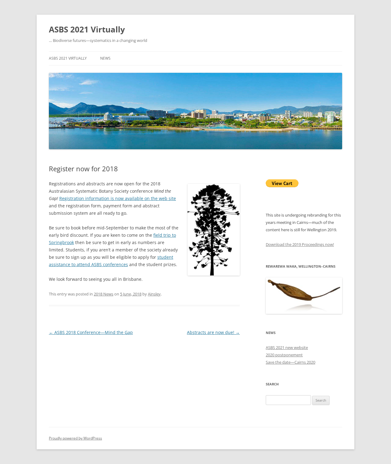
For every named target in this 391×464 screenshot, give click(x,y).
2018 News (103, 294)
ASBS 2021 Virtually (87, 29)
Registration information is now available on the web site (117, 198)
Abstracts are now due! (213, 332)
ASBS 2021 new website (287, 347)
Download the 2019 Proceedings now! (300, 244)
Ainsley (154, 294)
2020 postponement (284, 355)
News (105, 58)
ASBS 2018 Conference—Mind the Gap (91, 332)
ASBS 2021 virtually (68, 58)
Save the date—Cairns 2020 (290, 362)
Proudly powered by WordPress (75, 438)
